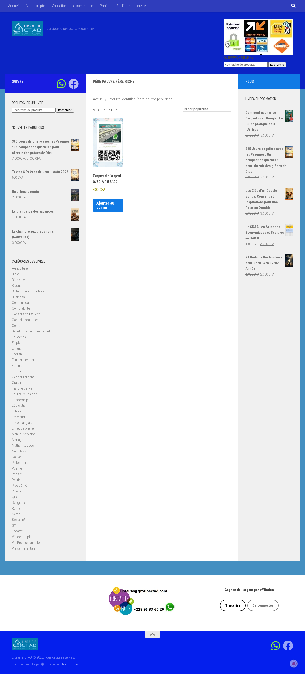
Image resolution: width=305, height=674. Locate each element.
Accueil (13, 6)
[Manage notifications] (294, 663)
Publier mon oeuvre (131, 6)
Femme (17, 365)
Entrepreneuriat (23, 360)
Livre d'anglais (22, 423)
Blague (17, 285)
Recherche (277, 64)
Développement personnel (31, 331)
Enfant (16, 348)
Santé (16, 514)
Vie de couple (22, 537)
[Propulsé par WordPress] (42, 664)
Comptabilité (21, 308)
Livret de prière (23, 428)
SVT (15, 525)
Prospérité (19, 485)
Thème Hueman (70, 664)
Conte (16, 325)
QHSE (16, 497)
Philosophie (20, 463)
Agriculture (20, 268)
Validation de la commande (72, 6)
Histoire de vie (22, 388)
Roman (17, 508)
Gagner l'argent (23, 377)
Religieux (18, 503)
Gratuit (16, 383)
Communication (23, 303)
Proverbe (18, 491)
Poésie (17, 474)
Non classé (20, 451)
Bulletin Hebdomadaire (28, 291)
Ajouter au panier (105, 205)
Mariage (18, 440)
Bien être (18, 280)
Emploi (16, 343)
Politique (18, 480)
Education (19, 337)
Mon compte (35, 6)
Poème (17, 468)
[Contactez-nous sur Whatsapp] (61, 84)
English (17, 354)
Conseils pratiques (25, 320)
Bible (15, 274)
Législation (19, 405)
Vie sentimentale (24, 548)
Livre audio (19, 417)
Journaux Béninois (25, 394)
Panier (105, 6)
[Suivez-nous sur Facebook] (73, 84)
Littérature (19, 411)
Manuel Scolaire (23, 434)
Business (18, 297)
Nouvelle (18, 457)
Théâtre (17, 531)
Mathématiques (23, 445)
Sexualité (18, 520)
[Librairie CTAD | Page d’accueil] (27, 28)
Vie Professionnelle (26, 542)
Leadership (20, 400)
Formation (19, 371)
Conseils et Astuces (26, 314)
